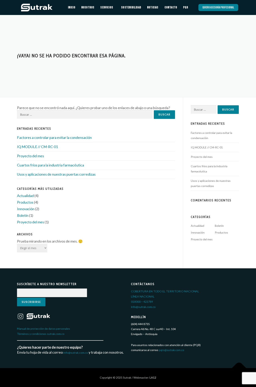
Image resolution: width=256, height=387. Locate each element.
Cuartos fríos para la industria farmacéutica (50, 165)
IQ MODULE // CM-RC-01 (37, 146)
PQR (185, 7)
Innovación (25, 209)
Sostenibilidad (131, 7)
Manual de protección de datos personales (43, 328)
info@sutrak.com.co (75, 352)
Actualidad (25, 195)
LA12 (152, 377)
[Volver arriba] (239, 368)
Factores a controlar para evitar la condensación (54, 137)
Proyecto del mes (30, 156)
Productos (25, 202)
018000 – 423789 (142, 301)
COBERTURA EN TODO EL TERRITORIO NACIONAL (165, 291)
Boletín (22, 215)
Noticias (153, 7)
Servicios (106, 7)
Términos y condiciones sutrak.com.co (40, 333)
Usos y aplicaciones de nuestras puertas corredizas (56, 174)
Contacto (171, 7)
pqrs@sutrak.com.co (171, 350)
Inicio (71, 7)
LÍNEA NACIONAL (142, 296)
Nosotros (88, 7)
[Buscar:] (85, 114)
